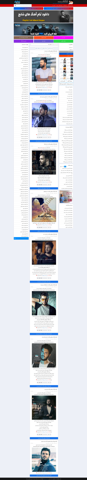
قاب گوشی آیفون (70, 51)
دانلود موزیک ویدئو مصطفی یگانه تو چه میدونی (49, 441)
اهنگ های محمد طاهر (25, 200)
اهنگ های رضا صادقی (25, 115)
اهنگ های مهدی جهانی (24, 212)
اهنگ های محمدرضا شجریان (24, 195)
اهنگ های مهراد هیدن (25, 219)
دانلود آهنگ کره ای (69, 106)
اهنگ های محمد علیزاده (24, 197)
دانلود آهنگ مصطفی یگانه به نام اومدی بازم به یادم (48, 97)
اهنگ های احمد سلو (25, 60)
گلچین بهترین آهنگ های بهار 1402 (67, 147)
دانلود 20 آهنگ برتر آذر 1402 (68, 155)
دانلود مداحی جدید (69, 96)
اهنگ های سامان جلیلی (24, 128)
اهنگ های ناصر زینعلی (25, 227)
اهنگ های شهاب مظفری (24, 155)
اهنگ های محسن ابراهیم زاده (24, 189)
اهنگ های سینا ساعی (25, 132)
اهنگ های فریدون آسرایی (24, 176)
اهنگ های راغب (25, 113)
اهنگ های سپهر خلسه (25, 142)
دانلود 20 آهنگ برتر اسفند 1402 (68, 149)
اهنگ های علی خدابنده (24, 161)
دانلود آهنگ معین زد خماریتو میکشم (67, 168)
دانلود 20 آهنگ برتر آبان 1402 (68, 157)
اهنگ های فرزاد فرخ (25, 174)
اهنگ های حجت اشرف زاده (24, 104)
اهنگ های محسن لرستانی (24, 193)
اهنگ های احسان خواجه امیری (23, 58)
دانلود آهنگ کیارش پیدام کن (68, 208)
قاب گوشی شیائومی (69, 55)
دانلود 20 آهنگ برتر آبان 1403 (68, 138)
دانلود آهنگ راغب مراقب (69, 180)
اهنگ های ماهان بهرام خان (24, 185)
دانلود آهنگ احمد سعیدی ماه (68, 218)
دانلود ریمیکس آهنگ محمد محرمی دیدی (66, 170)
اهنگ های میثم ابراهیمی (24, 221)
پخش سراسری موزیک (69, 123)
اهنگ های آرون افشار (25, 51)
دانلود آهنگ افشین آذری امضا (68, 216)
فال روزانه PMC (23, 41)
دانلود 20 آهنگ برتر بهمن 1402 (68, 151)
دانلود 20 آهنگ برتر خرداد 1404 (68, 132)
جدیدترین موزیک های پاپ (70, 84)
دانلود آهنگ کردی (70, 115)
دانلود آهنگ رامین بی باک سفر (68, 223)
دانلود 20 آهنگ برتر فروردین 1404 (67, 136)
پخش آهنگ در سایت (59, 5)
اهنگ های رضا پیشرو (25, 119)
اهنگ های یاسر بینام (25, 233)
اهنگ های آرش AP (25, 47)
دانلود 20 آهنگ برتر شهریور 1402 (67, 161)
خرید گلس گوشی (44, 48)
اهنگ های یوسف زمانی (24, 236)
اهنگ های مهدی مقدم (25, 214)
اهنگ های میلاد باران (25, 223)
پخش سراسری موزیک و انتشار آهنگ (67, 121)
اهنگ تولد (43, 41)
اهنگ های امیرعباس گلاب (24, 68)
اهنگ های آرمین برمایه (24, 49)
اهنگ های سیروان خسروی (24, 144)
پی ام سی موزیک (17, 2)
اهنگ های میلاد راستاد (25, 225)
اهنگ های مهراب (25, 217)
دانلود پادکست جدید (69, 102)
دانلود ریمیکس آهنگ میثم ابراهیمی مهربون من (66, 173)
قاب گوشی (71, 49)
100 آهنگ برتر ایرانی (69, 108)
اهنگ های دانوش (25, 111)
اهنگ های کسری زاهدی (24, 178)
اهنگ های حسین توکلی (24, 106)
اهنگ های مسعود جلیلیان (24, 206)
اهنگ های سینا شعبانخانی (24, 134)
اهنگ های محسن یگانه (24, 187)
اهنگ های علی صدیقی (25, 166)
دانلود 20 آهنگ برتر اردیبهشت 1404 (67, 134)
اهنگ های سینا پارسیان (24, 147)
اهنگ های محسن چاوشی (24, 191)
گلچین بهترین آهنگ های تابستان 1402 (67, 144)
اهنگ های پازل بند (25, 89)
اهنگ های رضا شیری (25, 117)
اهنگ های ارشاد (25, 64)
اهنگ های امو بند (25, 79)
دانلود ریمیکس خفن (69, 98)
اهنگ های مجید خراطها (24, 204)
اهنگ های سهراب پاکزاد (24, 138)
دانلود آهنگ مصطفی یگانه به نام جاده (50, 51)
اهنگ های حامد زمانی (25, 102)
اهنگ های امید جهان (25, 75)
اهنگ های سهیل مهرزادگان (24, 140)
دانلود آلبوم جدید (70, 94)
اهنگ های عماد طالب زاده (24, 170)
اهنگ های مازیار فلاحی (24, 183)
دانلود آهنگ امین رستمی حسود (68, 212)
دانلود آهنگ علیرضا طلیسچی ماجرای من (66, 188)
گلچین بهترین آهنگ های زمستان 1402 (67, 140)
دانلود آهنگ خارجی (69, 104)
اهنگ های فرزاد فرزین (25, 172)
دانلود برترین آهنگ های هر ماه (63, 84)
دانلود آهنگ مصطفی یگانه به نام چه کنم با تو (49, 337)
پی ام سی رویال (70, 100)
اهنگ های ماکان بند (25, 181)
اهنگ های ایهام (26, 83)
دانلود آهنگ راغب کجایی (69, 182)
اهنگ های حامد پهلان (25, 98)
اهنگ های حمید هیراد (25, 108)
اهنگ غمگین (63, 41)
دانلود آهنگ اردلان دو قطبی (68, 220)
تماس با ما (53, 5)
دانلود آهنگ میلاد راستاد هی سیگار (67, 177)
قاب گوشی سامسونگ (69, 53)
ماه (63, 166)
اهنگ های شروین (25, 153)
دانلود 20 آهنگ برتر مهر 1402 (68, 159)
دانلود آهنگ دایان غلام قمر (68, 225)
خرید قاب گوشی (50, 48)
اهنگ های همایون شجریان (24, 231)
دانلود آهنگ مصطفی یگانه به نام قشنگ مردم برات (48, 285)
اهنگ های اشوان (25, 66)
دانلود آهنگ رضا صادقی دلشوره (68, 184)
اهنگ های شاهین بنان (25, 149)
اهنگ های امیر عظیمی (25, 70)
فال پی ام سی (62, 81)
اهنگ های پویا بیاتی (25, 92)
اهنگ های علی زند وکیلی (24, 164)
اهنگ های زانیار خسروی (24, 125)
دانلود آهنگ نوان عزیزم (69, 175)
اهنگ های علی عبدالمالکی (24, 168)
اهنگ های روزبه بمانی (25, 121)
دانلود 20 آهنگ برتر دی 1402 (68, 153)
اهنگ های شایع (25, 159)
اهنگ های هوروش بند (25, 229)
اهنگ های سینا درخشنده (24, 136)
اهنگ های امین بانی (25, 77)
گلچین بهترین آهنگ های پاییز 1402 (67, 142)
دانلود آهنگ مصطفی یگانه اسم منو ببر (51, 389)
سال (61, 166)
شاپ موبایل (70, 47)
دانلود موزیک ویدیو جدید (69, 92)
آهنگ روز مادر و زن (69, 111)
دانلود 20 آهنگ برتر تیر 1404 (68, 130)
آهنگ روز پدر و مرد (69, 113)
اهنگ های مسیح (25, 208)
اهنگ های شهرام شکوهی (24, 157)
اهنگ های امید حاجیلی (24, 72)
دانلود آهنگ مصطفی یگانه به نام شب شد (50, 234)
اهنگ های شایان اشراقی (24, 151)
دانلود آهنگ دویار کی (69, 186)
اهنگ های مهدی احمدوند (24, 210)
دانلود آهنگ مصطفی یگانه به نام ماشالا (50, 144)
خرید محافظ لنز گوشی (38, 48)
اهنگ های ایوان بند (25, 81)
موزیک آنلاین (70, 81)
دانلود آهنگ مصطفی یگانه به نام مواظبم (50, 191)
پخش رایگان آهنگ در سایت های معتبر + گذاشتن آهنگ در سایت (33, 8)
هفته (65, 166)
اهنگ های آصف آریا (25, 53)
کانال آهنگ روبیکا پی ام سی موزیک (67, 119)
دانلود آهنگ (65, 5)
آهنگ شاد (63, 37)
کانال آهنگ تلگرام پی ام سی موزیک (67, 117)
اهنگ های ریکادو (25, 123)
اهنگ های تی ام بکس (25, 94)
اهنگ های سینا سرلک (25, 130)
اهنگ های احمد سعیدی (24, 62)
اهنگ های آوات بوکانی (25, 56)
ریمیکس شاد (70, 89)
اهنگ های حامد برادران (24, 96)
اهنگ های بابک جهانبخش (24, 85)
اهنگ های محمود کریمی (24, 202)
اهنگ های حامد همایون (24, 100)
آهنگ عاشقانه (43, 37)
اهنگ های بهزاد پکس (25, 87)
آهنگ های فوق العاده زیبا (23, 37)
